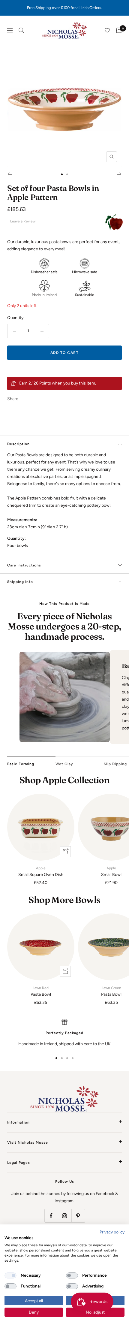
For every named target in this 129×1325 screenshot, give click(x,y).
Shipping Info (20, 582)
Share (12, 398)
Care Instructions (24, 565)
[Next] (119, 174)
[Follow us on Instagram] (64, 1215)
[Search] (21, 30)
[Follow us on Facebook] (51, 1215)
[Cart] (119, 30)
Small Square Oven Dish (40, 871)
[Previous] (9, 174)
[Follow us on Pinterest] (78, 1215)
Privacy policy (112, 1232)
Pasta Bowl (41, 991)
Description (18, 444)
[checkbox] (10, 1275)
